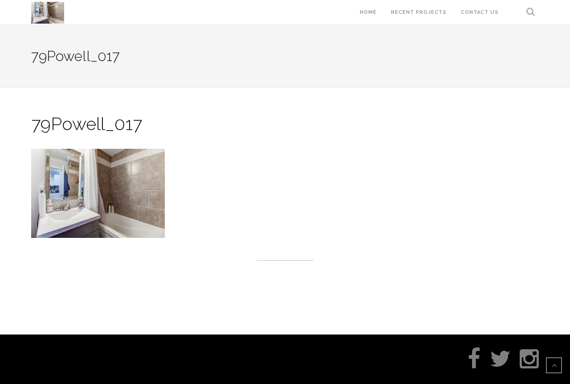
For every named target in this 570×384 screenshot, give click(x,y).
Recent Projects (419, 12)
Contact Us (480, 12)
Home (368, 12)
